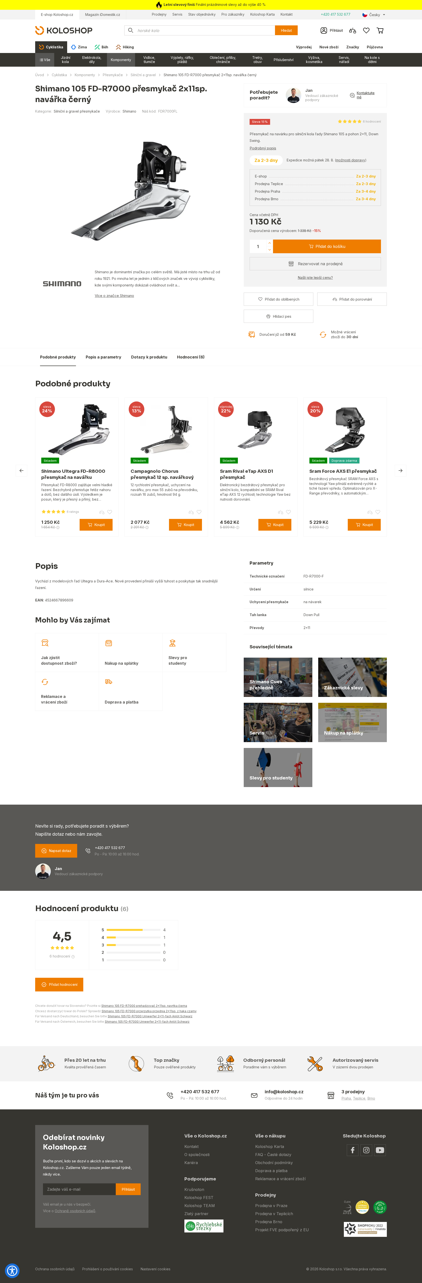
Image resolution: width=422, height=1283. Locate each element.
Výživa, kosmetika (314, 59)
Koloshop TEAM (199, 1205)
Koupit (375, 357)
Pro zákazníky (233, 14)
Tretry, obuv (257, 59)
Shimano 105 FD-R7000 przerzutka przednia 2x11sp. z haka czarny (149, 1011)
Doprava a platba (271, 1170)
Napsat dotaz (60, 850)
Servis (177, 14)
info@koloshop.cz (284, 1091)
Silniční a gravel (143, 75)
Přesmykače (113, 75)
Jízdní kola (65, 59)
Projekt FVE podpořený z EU (282, 1229)
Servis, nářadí (344, 59)
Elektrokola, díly (91, 59)
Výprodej (304, 47)
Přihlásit (128, 1189)
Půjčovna (375, 47)
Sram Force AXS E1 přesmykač (343, 471)
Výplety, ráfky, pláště (182, 59)
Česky (374, 14)
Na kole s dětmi (372, 59)
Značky (352, 47)
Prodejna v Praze (271, 1205)
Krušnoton (194, 1189)
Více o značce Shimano (114, 295)
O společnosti (197, 1154)
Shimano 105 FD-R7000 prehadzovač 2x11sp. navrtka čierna (144, 1006)
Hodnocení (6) (191, 357)
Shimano (129, 111)
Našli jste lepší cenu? (315, 277)
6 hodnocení (372, 121)
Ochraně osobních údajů (75, 1211)
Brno (371, 1098)
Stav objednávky (202, 14)
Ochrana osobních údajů (54, 1269)
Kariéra (191, 1162)
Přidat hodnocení (63, 984)
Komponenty (121, 60)
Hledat (286, 30)
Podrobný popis (263, 148)
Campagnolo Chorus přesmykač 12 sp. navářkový (162, 474)
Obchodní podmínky (274, 1162)
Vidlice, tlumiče (149, 59)
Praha (346, 1098)
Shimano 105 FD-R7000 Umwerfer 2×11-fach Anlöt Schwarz (150, 1016)
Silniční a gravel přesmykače (77, 111)
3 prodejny (353, 1091)
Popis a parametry (103, 357)
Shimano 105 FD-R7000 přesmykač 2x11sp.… (304, 354)
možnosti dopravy (350, 160)
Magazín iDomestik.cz (102, 14)
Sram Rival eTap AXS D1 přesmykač (246, 474)
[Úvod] (63, 30)
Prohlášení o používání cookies (107, 1269)
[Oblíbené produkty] (366, 30)
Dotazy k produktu (149, 357)
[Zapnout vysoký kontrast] (12, 1270)
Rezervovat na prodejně (320, 263)
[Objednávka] (380, 30)
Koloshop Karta (262, 14)
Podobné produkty (58, 357)
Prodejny (159, 14)
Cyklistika (59, 75)
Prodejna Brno (268, 1221)
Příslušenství (284, 60)
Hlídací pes (282, 316)
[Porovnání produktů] (353, 30)
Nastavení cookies (155, 1269)
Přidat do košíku (330, 246)
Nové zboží (328, 47)
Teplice (359, 1098)
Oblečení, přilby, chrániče (223, 59)
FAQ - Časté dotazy (273, 1154)
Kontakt (287, 14)
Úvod (39, 75)
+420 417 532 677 (335, 14)
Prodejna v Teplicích (274, 1213)
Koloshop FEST (198, 1197)
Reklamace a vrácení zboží (280, 1178)
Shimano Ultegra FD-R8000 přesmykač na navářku (73, 474)
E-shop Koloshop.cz (57, 14)
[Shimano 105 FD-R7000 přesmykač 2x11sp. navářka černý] (130, 191)
